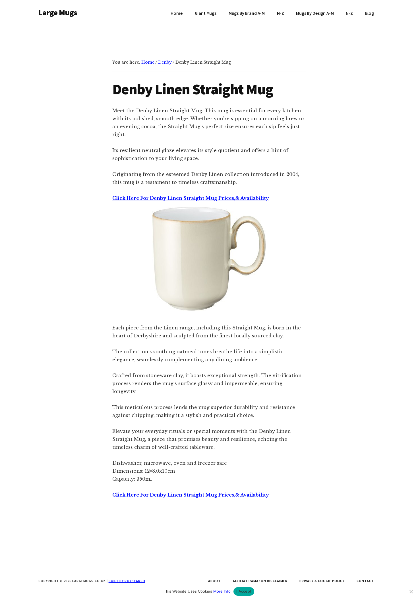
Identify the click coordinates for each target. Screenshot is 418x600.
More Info (222, 591)
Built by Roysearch (127, 581)
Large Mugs (57, 12)
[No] (411, 591)
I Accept (243, 591)
